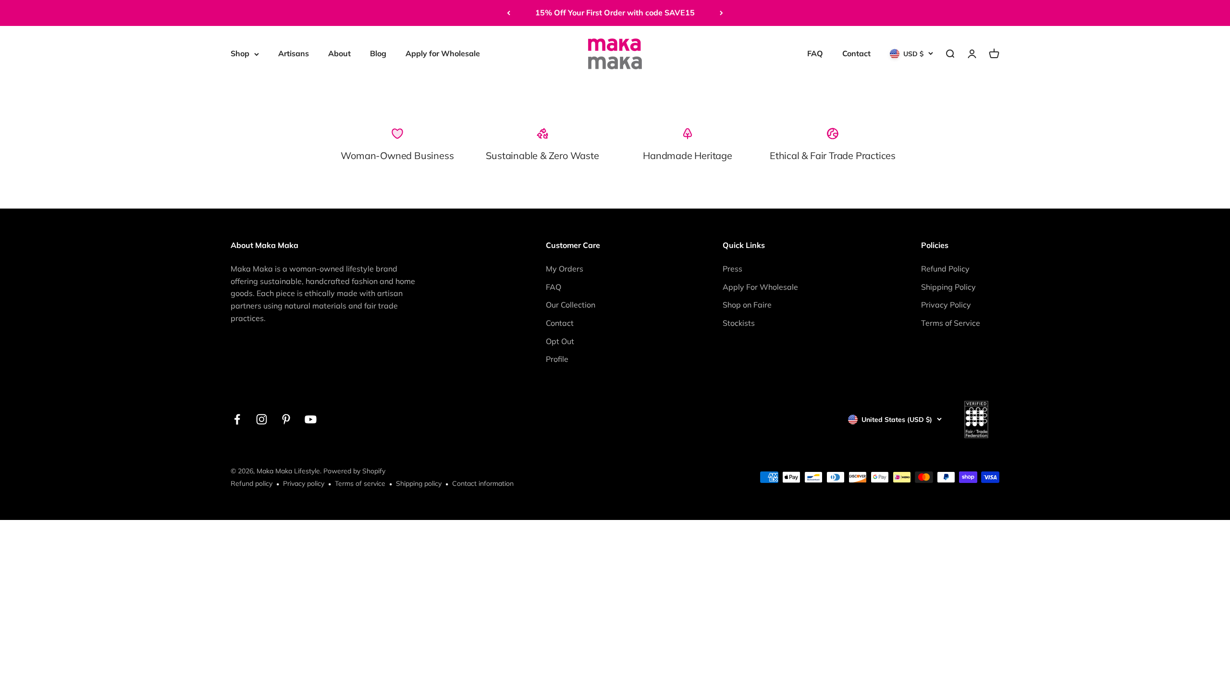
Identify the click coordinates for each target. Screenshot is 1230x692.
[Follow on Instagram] (261, 419)
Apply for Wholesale (443, 53)
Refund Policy (945, 268)
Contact (856, 53)
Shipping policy (419, 483)
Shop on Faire (747, 304)
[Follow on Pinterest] (286, 419)
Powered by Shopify (354, 471)
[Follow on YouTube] (310, 419)
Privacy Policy (946, 304)
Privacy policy (303, 483)
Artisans (293, 53)
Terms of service (360, 483)
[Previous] (508, 13)
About (339, 53)
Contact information (483, 483)
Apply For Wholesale (760, 287)
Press (732, 268)
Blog (378, 53)
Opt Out (560, 341)
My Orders (564, 268)
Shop (240, 53)
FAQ (815, 53)
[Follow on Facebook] (237, 419)
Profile (557, 359)
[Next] (721, 13)
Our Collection (570, 304)
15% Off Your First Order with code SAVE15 (615, 12)
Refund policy (251, 483)
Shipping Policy (948, 287)
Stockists (739, 323)
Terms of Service (950, 323)
